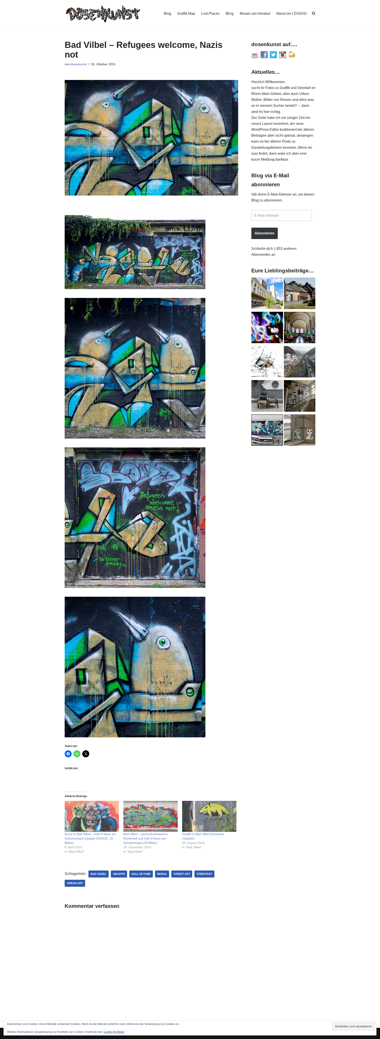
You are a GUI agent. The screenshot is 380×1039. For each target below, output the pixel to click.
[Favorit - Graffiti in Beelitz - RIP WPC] (300, 396)
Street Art (182, 874)
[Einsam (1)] (300, 431)
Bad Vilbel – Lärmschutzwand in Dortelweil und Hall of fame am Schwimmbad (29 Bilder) (145, 838)
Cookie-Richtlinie (114, 1032)
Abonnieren (264, 233)
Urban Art (75, 883)
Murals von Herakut (255, 13)
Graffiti (119, 874)
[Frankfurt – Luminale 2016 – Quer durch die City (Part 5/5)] (267, 328)
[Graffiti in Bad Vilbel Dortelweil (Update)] (209, 816)
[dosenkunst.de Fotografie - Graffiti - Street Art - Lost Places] (103, 13)
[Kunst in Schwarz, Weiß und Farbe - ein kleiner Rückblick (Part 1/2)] (267, 431)
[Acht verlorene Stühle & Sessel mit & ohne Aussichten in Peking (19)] (267, 396)
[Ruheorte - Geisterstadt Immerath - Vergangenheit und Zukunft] (300, 294)
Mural (162, 874)
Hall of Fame (141, 874)
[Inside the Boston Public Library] (300, 328)
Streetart (204, 874)
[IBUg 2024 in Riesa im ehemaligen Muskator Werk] (267, 294)
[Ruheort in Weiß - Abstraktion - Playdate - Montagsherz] (267, 362)
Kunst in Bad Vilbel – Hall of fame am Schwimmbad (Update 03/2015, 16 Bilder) (90, 838)
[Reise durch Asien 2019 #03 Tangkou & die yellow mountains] (300, 362)
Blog (167, 13)
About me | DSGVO (291, 13)
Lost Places (210, 13)
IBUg (230, 13)
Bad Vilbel (98, 874)
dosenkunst (79, 64)
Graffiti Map (186, 13)
